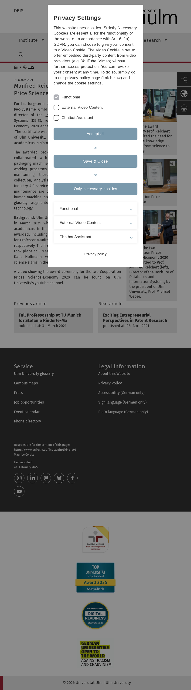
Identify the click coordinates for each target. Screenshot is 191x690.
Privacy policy (95, 254)
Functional (70, 97)
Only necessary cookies (95, 189)
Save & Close (95, 161)
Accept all (96, 134)
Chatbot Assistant (77, 117)
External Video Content (82, 107)
